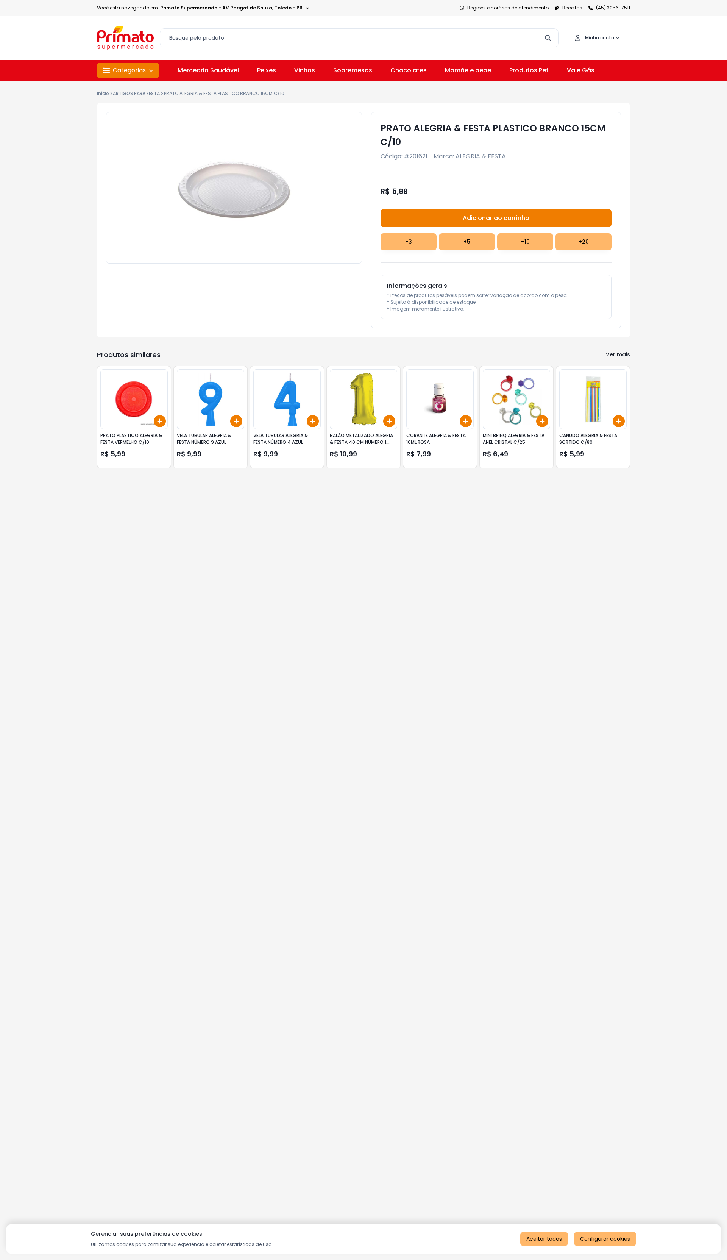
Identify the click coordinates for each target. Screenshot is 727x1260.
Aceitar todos (544, 1239)
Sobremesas (352, 70)
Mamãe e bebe (468, 70)
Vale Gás (580, 70)
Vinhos (304, 70)
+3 (408, 241)
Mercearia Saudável (208, 70)
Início (103, 93)
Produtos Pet (529, 70)
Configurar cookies (605, 1239)
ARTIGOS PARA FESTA (136, 93)
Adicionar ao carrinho (496, 218)
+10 (525, 241)
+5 (466, 241)
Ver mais (618, 354)
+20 (584, 241)
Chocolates (408, 70)
